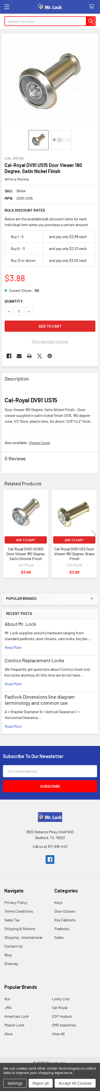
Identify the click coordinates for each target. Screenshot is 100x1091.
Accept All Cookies (75, 1083)
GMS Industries (64, 1025)
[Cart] (92, 6)
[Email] (19, 356)
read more (13, 647)
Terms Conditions (18, 911)
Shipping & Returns (19, 928)
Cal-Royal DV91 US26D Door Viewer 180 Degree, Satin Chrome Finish (25, 553)
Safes (59, 937)
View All (58, 1033)
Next (94, 534)
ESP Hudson (62, 1016)
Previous (6, 534)
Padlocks (61, 928)
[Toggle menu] (6, 6)
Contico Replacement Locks (34, 660)
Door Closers (64, 911)
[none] (50, 81)
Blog (8, 954)
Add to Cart (25, 540)
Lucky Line (60, 998)
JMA (8, 1007)
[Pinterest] (49, 356)
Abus (8, 1033)
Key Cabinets (64, 919)
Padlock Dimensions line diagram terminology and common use (40, 700)
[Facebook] (9, 356)
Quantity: (14, 301)
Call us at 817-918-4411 (50, 846)
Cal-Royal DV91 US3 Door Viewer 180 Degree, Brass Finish (74, 553)
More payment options (50, 341)
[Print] (29, 356)
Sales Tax (12, 919)
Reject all (41, 1083)
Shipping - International (23, 937)
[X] (39, 356)
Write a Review (17, 179)
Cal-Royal (59, 1007)
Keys (58, 902)
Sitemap (11, 963)
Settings (15, 1083)
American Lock (16, 1016)
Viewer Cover (39, 442)
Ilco (7, 998)
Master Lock (14, 1025)
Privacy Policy (15, 902)
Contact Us (13, 946)
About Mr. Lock (20, 624)
